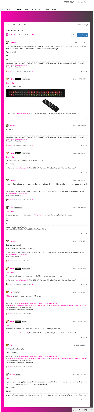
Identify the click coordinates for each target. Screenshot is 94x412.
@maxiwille (27, 79)
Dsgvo (73, 2)
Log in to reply (82, 35)
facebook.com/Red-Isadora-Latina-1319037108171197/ (27, 305)
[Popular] (19, 24)
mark (12, 207)
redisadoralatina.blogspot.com (28, 303)
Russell (12, 374)
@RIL (25, 321)
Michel (12, 79)
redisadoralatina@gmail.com (48, 303)
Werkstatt (36, 9)
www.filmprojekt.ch (22, 113)
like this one (39, 215)
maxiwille (13, 42)
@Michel (16, 292)
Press (66, 2)
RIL (11, 292)
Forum (18, 9)
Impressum (81, 2)
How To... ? (13, 34)
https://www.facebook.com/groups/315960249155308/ (68, 305)
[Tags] (25, 24)
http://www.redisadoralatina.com (16, 65)
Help (26, 9)
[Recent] (14, 24)
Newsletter (50, 9)
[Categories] (8, 24)
